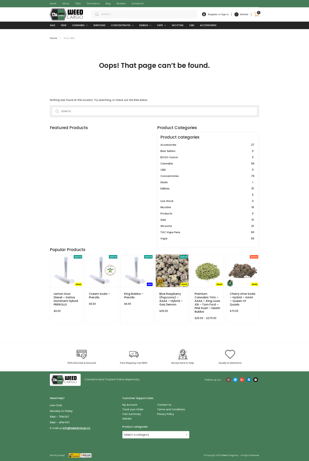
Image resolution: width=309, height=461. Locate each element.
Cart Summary (131, 414)
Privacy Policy (165, 414)
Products (207, 213)
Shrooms (99, 25)
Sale (207, 220)
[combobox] (144, 14)
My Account (129, 405)
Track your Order (132, 409)
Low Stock (207, 201)
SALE (52, 25)
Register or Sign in (218, 14)
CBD (191, 25)
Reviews (121, 3)
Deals (206, 182)
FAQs (78, 3)
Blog (108, 3)
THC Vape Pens (207, 232)
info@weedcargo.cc (76, 428)
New (63, 25)
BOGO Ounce (207, 157)
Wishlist (127, 418)
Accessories (208, 25)
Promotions (93, 3)
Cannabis (78, 25)
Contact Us (138, 3)
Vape (160, 25)
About (65, 3)
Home (53, 3)
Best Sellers (207, 151)
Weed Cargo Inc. (230, 455)
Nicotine (177, 25)
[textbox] (155, 434)
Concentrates (120, 25)
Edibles (143, 25)
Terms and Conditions (171, 409)
